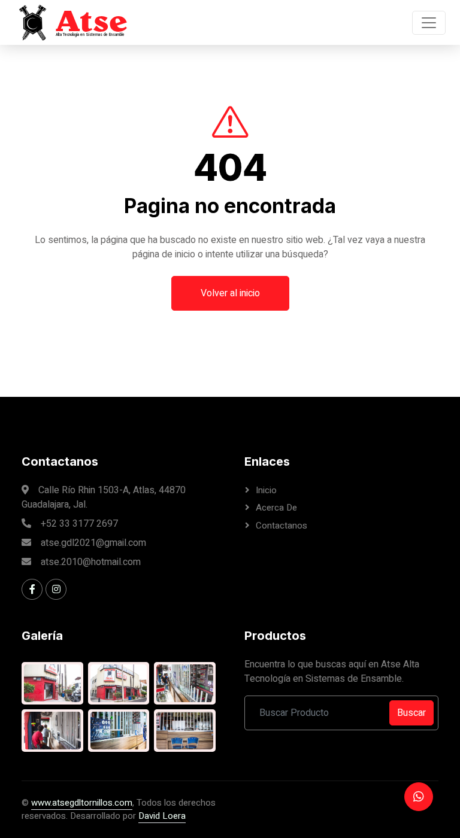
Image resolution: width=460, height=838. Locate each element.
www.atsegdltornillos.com (81, 802)
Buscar (411, 713)
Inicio (266, 490)
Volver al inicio (230, 293)
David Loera (162, 815)
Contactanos (281, 525)
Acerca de (276, 507)
